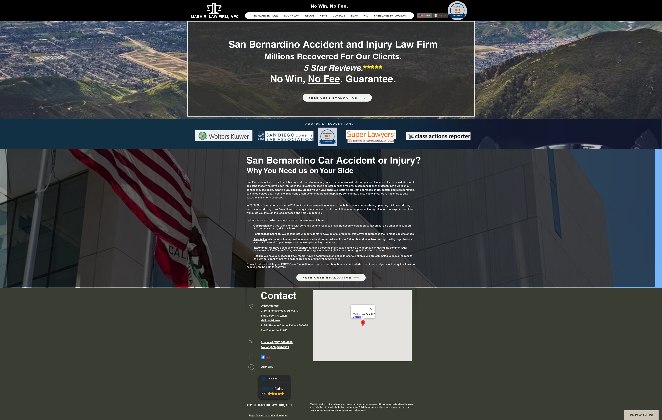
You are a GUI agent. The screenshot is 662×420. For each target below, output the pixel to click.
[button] (291, 15)
